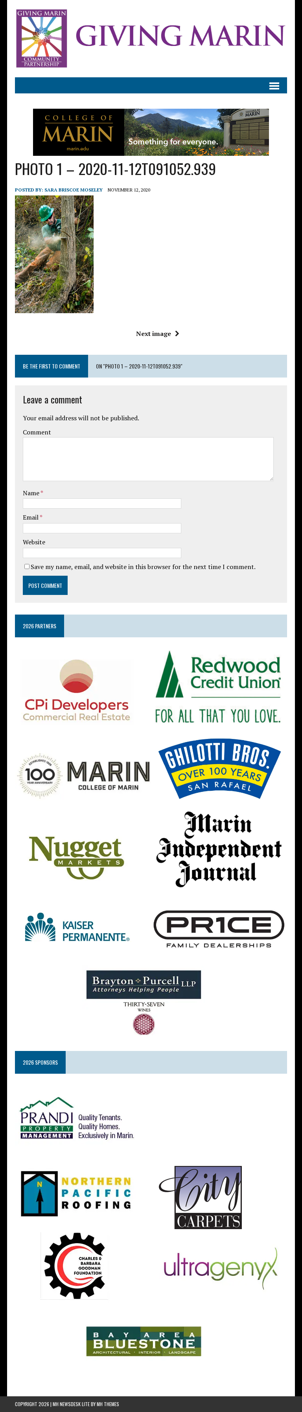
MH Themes (108, 1404)
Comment (37, 432)
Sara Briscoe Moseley (73, 190)
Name (32, 493)
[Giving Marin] (151, 38)
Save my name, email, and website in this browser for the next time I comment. (143, 566)
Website (34, 542)
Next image (153, 333)
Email (31, 517)
